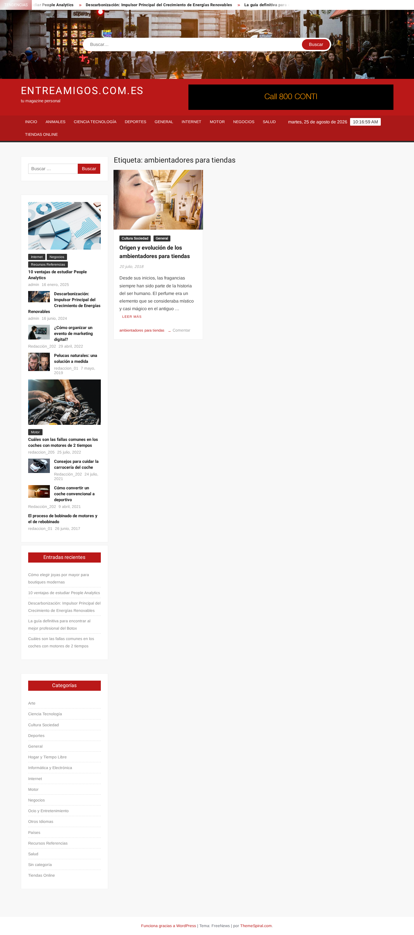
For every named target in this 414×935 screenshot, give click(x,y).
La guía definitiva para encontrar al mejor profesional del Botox (287, 5)
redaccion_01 (66, 368)
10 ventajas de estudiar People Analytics (57, 275)
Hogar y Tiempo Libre (47, 757)
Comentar (181, 330)
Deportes (135, 121)
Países (34, 832)
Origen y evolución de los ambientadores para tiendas (154, 252)
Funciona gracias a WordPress (168, 925)
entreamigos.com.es (82, 90)
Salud (269, 121)
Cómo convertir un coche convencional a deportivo (74, 494)
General (164, 121)
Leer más (132, 317)
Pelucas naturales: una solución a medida (75, 358)
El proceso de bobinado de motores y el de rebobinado (62, 519)
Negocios (243, 121)
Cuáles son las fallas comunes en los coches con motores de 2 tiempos (63, 442)
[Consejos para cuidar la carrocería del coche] (39, 465)
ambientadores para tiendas (141, 330)
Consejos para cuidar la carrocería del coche (76, 464)
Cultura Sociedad (135, 238)
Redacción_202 (42, 346)
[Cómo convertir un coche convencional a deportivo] (39, 491)
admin (33, 284)
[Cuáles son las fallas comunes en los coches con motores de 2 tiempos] (64, 401)
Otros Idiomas (40, 821)
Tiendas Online (41, 134)
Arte (31, 703)
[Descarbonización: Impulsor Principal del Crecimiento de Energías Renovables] (39, 296)
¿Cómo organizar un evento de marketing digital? (73, 334)
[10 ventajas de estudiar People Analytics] (64, 225)
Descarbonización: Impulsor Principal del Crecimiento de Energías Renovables (142, 5)
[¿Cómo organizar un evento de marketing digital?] (39, 331)
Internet (191, 121)
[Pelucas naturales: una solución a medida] (39, 361)
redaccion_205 (41, 452)
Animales (55, 121)
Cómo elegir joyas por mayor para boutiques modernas (58, 578)
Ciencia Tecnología (95, 121)
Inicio (31, 121)
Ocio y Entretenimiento (48, 811)
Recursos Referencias (48, 264)
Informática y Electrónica (50, 767)
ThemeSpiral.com (256, 925)
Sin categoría (40, 864)
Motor (217, 121)
